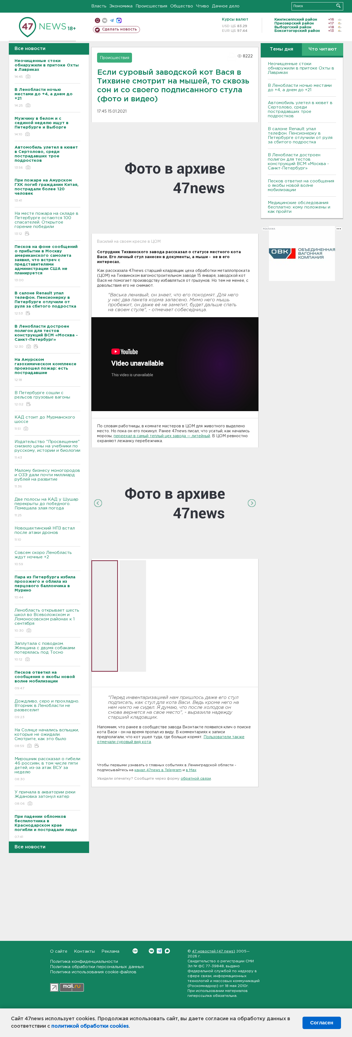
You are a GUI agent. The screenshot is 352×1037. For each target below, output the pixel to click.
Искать (338, 6)
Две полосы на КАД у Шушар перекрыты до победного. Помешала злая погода (46, 507)
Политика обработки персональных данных (97, 967)
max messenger (119, 20)
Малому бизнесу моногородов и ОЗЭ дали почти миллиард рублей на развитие (47, 478)
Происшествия (151, 6)
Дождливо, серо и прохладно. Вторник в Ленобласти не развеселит (47, 709)
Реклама (110, 951)
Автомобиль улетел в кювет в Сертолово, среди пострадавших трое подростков (300, 109)
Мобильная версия (97, 20)
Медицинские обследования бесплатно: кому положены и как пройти (299, 207)
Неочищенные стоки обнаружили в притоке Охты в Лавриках (301, 68)
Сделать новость (119, 29)
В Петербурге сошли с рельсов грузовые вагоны (42, 398)
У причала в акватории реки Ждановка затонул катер (45, 797)
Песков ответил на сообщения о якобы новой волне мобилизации (301, 185)
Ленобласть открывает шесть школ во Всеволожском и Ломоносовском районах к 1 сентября (47, 620)
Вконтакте (151, 951)
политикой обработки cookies (90, 1026)
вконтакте (104, 20)
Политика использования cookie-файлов (93, 972)
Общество (181, 6)
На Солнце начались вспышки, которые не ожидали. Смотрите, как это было (47, 738)
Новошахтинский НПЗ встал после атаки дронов (45, 533)
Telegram (159, 951)
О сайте (58, 951)
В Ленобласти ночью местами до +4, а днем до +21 (300, 88)
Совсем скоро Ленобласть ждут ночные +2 (43, 558)
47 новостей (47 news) (213, 951)
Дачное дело (226, 6)
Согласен (321, 1022)
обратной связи (196, 778)
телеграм (111, 20)
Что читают (323, 49)
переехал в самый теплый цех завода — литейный (162, 436)
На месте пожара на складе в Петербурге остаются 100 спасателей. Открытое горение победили (46, 223)
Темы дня (281, 49)
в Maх (191, 770)
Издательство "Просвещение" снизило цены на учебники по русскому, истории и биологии (47, 449)
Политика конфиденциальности (84, 961)
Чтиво (202, 6)
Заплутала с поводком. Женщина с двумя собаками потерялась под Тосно (45, 651)
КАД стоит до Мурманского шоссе (45, 423)
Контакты (84, 951)
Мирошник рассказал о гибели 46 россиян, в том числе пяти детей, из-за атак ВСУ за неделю (47, 769)
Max (167, 951)
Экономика (121, 6)
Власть (98, 6)
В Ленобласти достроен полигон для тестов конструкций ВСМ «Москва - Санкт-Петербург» (298, 161)
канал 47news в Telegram (158, 770)
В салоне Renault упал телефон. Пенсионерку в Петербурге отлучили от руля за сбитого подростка (300, 135)
